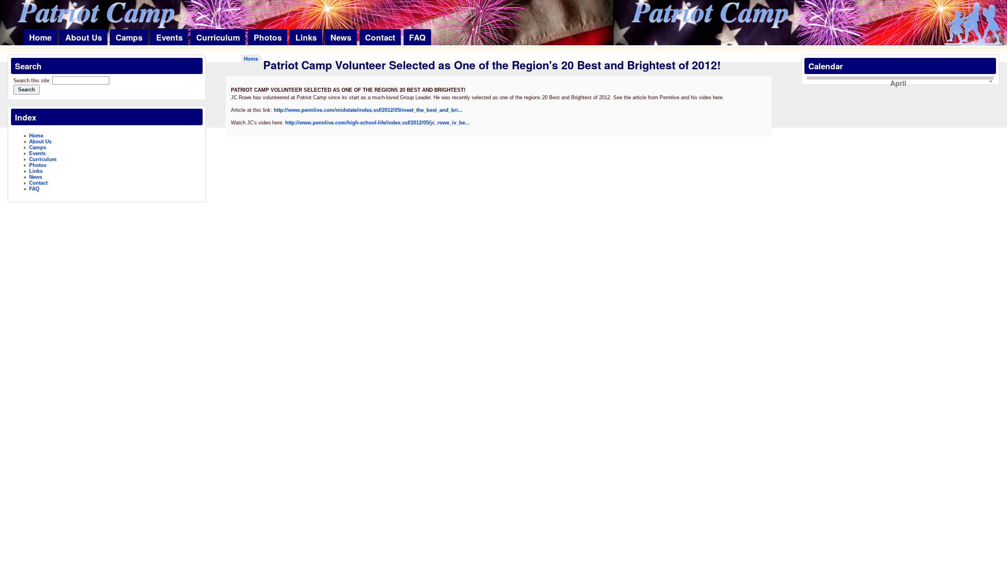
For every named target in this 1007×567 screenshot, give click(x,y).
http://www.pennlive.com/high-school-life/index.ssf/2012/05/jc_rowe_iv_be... (377, 123)
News (340, 37)
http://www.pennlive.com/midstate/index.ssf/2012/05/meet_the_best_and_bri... (368, 110)
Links (306, 37)
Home (40, 37)
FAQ (417, 37)
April (898, 83)
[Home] (973, 24)
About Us (83, 37)
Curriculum (218, 37)
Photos (268, 37)
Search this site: (32, 80)
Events (169, 37)
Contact (380, 37)
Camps (129, 37)
